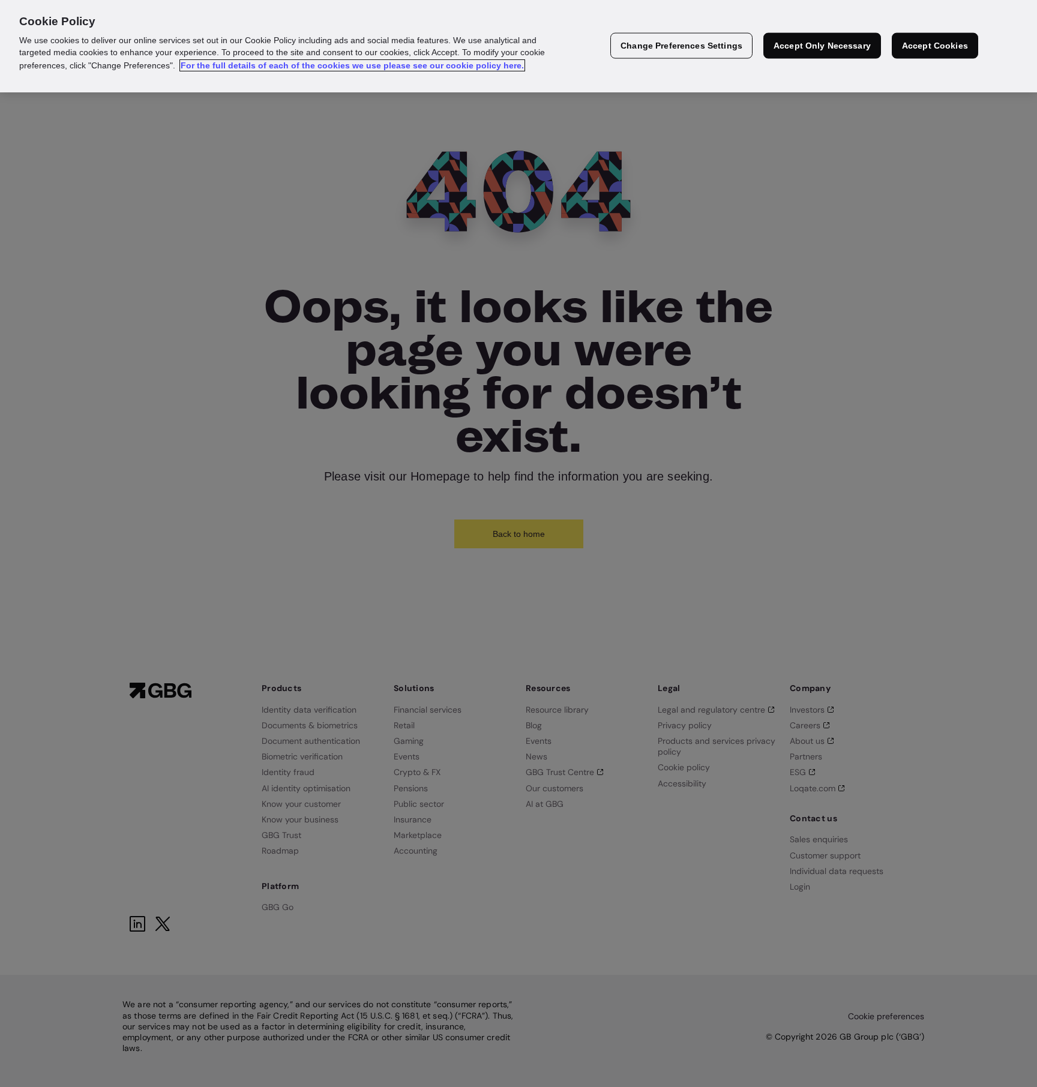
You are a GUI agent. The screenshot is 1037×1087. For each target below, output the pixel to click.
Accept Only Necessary (822, 45)
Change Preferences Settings (681, 45)
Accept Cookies (935, 45)
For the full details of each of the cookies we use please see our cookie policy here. (352, 65)
